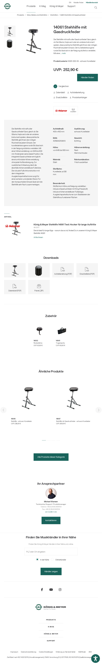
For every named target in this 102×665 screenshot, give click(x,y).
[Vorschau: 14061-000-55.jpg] (10, 31)
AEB (90, 652)
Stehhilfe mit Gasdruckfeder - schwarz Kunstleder (73, 421)
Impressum (14, 652)
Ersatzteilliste (61, 97)
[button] (44, 440)
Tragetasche (60, 343)
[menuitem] (31, 6)
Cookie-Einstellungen (46, 652)
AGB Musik (82, 652)
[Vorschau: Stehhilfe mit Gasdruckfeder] (10, 43)
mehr (64, 53)
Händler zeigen (51, 571)
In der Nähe (44, 559)
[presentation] (3, 410)
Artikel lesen (38, 237)
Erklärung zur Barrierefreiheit (65, 652)
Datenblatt (60, 92)
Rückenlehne (38, 343)
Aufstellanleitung (77, 92)
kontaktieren (51, 520)
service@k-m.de (51, 512)
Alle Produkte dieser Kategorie (51, 456)
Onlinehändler (60, 559)
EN (70, 2)
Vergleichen (63, 86)
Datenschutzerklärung (28, 652)
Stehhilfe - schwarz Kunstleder (21, 421)
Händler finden (78, 2)
